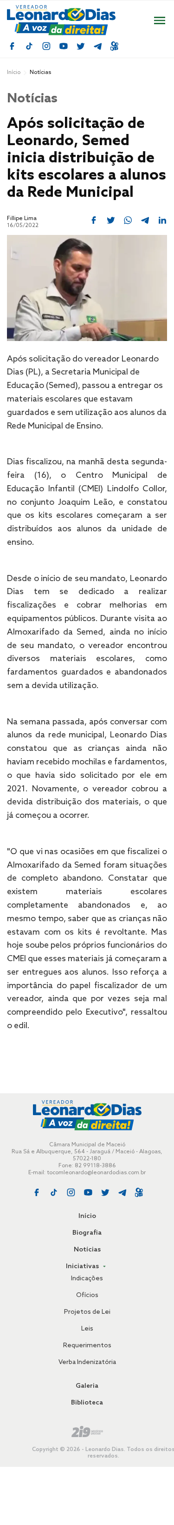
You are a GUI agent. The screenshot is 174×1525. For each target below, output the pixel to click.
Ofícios (87, 1295)
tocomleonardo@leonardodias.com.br (96, 1173)
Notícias (87, 1250)
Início (13, 72)
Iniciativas (83, 1267)
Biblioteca (87, 1403)
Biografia (87, 1233)
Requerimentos (87, 1346)
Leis (87, 1329)
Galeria (87, 1386)
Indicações (87, 1279)
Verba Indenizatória (87, 1362)
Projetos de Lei (87, 1312)
